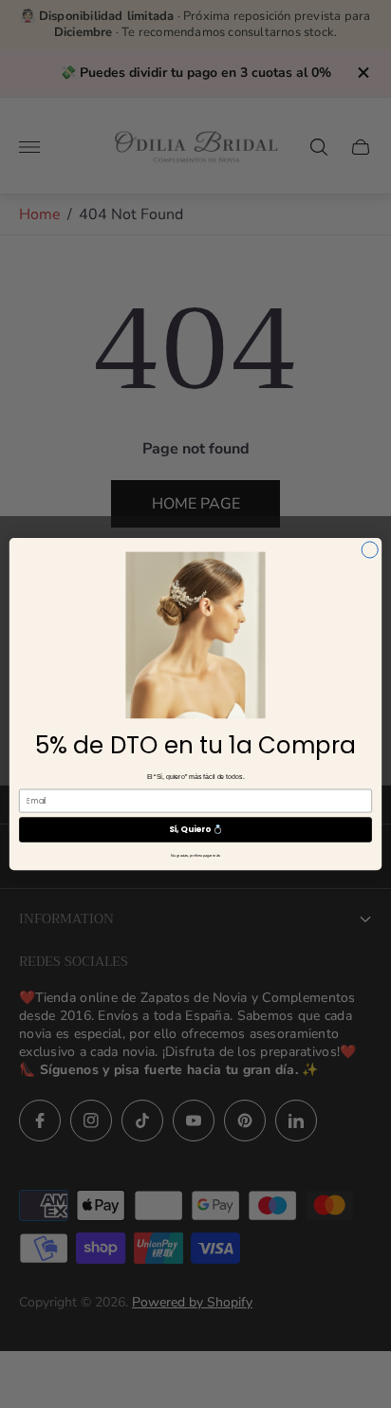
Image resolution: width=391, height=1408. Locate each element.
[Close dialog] (370, 550)
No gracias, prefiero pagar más (195, 856)
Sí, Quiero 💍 (196, 829)
